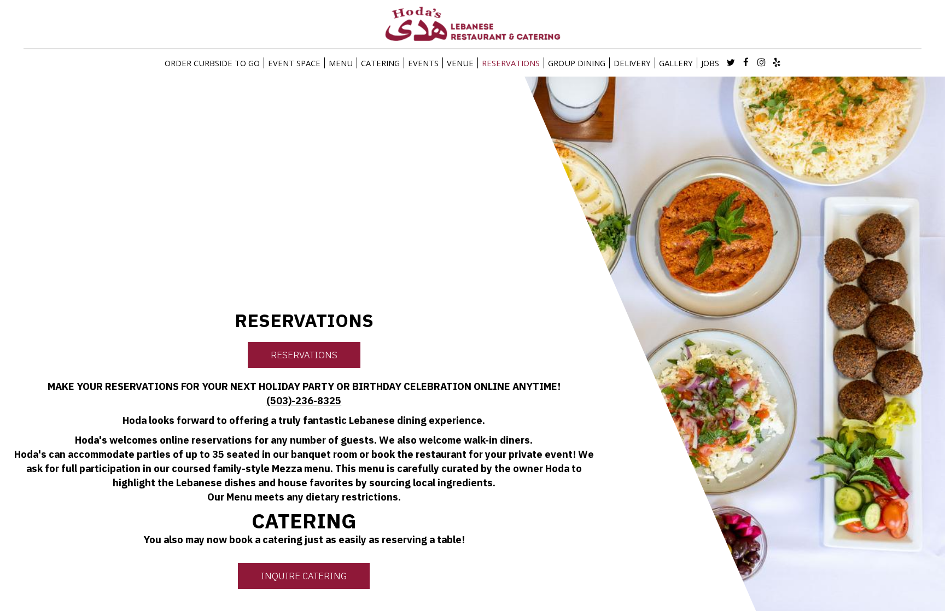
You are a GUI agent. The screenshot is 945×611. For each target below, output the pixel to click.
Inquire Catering (304, 576)
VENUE (460, 62)
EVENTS (423, 62)
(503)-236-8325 (303, 400)
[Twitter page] (730, 62)
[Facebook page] (746, 62)
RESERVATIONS (511, 62)
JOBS (710, 62)
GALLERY (676, 62)
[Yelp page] (776, 62)
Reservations (304, 355)
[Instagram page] (761, 62)
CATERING (380, 62)
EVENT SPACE (294, 62)
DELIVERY (632, 62)
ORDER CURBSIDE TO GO (212, 62)
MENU (341, 62)
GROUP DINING (576, 62)
